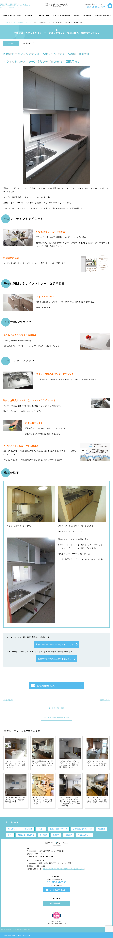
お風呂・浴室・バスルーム (58, 829)
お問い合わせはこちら (47, 685)
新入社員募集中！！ (56, 903)
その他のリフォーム (84, 835)
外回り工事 (68, 835)
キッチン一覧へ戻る (56, 708)
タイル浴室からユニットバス (82, 829)
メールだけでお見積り (8, 935)
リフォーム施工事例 (17, 22)
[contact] (109, 5)
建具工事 (56, 835)
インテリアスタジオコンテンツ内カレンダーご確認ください (63, 869)
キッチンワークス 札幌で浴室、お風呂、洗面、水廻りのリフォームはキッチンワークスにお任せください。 (16, 5)
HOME (6, 22)
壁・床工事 (43, 835)
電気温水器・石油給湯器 (26, 835)
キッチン (28, 22)
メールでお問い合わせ (58, 890)
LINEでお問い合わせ (24, 935)
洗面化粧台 (101, 829)
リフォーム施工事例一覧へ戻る (56, 717)
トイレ (10, 835)
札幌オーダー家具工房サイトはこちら (55, 659)
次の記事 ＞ (105, 700)
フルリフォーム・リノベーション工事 (20, 829)
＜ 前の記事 (8, 700)
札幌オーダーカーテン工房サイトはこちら (55, 644)
